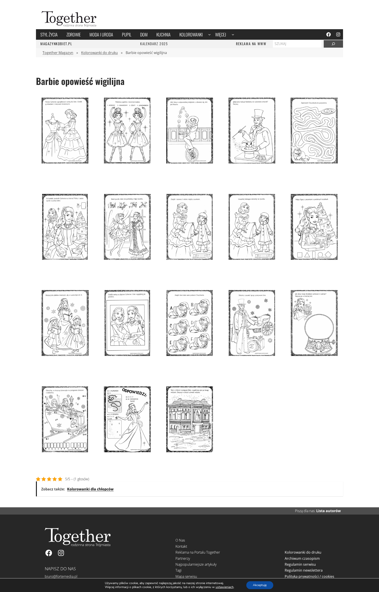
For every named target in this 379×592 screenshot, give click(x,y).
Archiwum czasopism (302, 558)
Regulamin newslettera (304, 570)
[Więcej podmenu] (233, 34)
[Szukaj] (333, 44)
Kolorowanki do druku (99, 52)
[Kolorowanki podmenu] (209, 34)
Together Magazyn (58, 52)
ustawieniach (225, 587)
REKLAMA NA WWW (251, 43)
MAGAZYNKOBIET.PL (56, 43)
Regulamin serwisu (300, 564)
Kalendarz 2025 (154, 43)
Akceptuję (260, 585)
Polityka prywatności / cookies (309, 576)
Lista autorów (328, 510)
